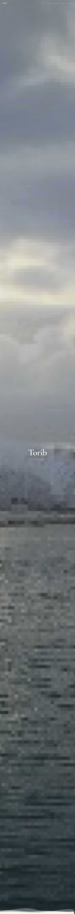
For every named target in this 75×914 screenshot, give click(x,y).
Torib (4, 3)
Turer (56, 3)
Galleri (63, 3)
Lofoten (49, 3)
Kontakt (70, 3)
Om (43, 3)
